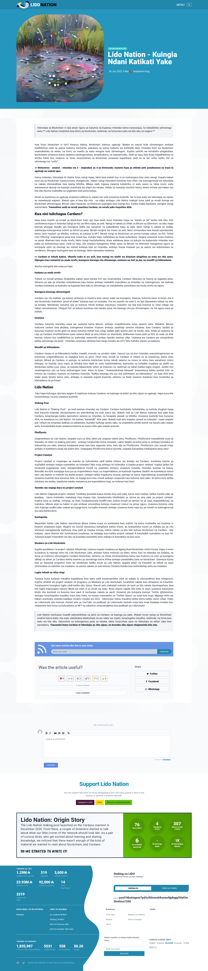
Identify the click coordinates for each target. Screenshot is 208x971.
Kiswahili (169, 943)
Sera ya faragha (135, 919)
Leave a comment (83, 693)
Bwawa (109, 919)
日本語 (186, 943)
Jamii (108, 924)
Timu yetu (110, 914)
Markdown (166, 759)
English (152, 943)
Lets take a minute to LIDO (117, 48)
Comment (51, 765)
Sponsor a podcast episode (118, 802)
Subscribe (164, 651)
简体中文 (153, 947)
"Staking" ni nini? (57, 919)
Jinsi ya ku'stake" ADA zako (62, 929)
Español (160, 943)
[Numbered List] (63, 733)
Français (178, 943)
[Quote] (55, 733)
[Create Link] (68, 733)
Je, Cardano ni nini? (58, 914)
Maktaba (20, 914)
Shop (99, 802)
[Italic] (50, 733)
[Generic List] (59, 733)
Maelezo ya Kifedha (136, 914)
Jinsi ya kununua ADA (59, 924)
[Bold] (46, 733)
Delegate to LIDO (85, 802)
